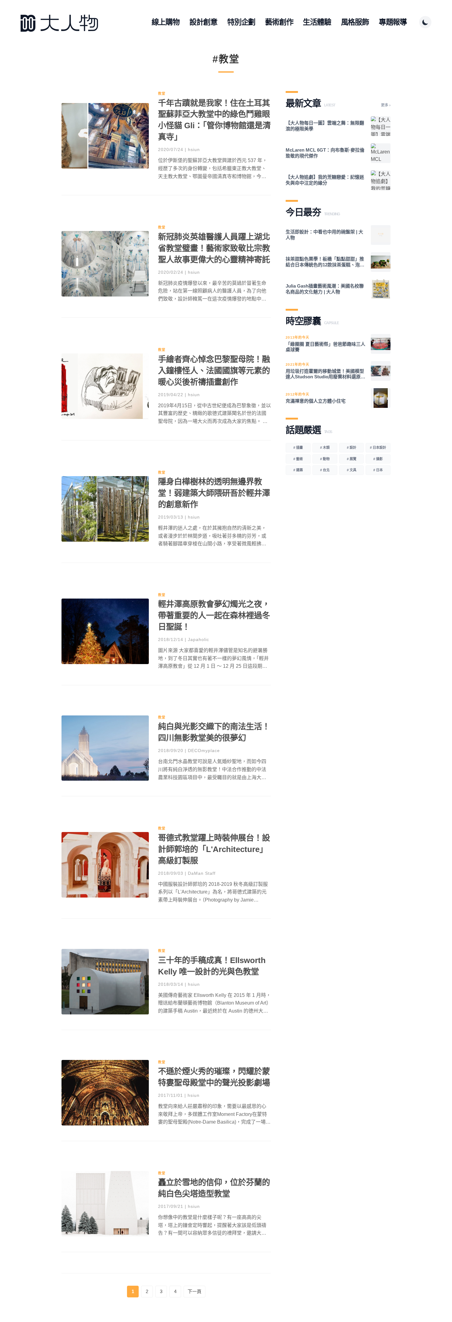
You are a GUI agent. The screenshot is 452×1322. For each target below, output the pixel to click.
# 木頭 (325, 447)
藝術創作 (279, 22)
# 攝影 (378, 459)
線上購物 (166, 22)
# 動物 (325, 459)
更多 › (386, 105)
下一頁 (194, 1291)
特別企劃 (241, 22)
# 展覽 (351, 459)
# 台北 (325, 470)
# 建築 (298, 470)
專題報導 (393, 22)
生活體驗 (317, 22)
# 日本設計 (378, 447)
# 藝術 (298, 459)
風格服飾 (355, 22)
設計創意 (203, 22)
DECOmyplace (204, 750)
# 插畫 (298, 447)
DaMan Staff (202, 873)
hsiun (194, 149)
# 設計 (351, 447)
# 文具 (351, 470)
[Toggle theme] (425, 22)
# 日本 (378, 470)
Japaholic (198, 639)
